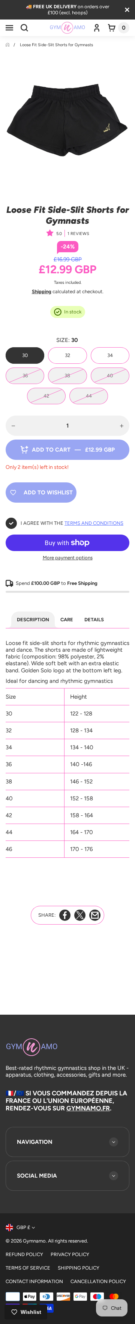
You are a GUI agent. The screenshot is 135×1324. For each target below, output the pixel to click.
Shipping (41, 291)
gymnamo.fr (88, 1108)
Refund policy (24, 1254)
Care (66, 619)
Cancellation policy (98, 1281)
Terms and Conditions (93, 523)
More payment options (68, 557)
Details (94, 619)
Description (33, 619)
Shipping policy (78, 1268)
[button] (9, 27)
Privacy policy (70, 1254)
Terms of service (28, 1268)
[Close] (127, 10)
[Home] (8, 44)
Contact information (34, 1281)
